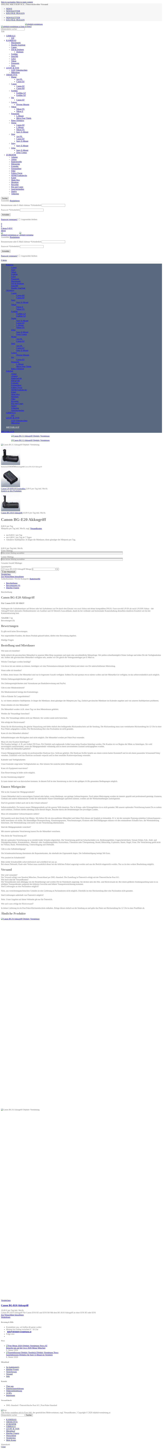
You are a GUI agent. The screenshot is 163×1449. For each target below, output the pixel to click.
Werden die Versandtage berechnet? (15, 714)
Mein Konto (11, 1440)
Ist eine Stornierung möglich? (13, 777)
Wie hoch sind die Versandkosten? (15, 880)
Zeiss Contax (21, 152)
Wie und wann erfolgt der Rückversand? (17, 904)
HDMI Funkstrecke (19, 175)
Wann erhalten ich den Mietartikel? (15, 705)
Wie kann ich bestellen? (10, 651)
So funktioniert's (12, 1367)
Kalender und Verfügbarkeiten (13, 760)
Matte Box (15, 180)
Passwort (10, 210)
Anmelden (5, 215)
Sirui (13, 134)
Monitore (15, 182)
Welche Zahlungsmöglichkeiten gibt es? (17, 679)
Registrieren (15, 201)
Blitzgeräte (15, 164)
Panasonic (15, 63)
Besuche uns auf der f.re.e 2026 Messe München (25, 1348)
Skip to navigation (8, 2)
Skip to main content (24, 2)
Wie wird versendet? (9, 875)
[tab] (11, 583)
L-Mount (20, 116)
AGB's (9, 1393)
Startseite (4, 467)
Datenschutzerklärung (15, 1388)
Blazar (13, 77)
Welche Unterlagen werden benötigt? (16, 662)
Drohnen (19, 52)
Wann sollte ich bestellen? (11, 670)
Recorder (15, 185)
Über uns (9, 1386)
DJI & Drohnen (17, 49)
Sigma (13, 123)
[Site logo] (13, 26)
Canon (14, 47)
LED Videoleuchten (19, 70)
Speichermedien (17, 189)
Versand (9, 1374)
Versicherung (11, 1372)
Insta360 (14, 56)
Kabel (13, 178)
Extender (14, 166)
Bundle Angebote (18, 45)
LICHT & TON (12, 68)
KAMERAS (11, 40)
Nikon (13, 61)
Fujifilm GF (21, 93)
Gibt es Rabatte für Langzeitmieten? (15, 696)
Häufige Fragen (12, 1369)
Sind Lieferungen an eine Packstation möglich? (20, 886)
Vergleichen (11, 1438)
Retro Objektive (17, 120)
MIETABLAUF (12, 427)
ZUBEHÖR (11, 155)
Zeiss (13, 148)
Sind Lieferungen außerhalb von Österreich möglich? (22, 895)
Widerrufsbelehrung (14, 1391)
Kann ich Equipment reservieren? (14, 768)
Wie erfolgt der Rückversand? (13, 722)
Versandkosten (36, 528)
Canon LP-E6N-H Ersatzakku (13, 489)
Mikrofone (15, 72)
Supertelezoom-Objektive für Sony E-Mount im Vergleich (29, 1355)
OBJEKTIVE (11, 75)
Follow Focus (16, 173)
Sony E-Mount (22, 132)
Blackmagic (16, 43)
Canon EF (20, 81)
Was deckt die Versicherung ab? (14, 836)
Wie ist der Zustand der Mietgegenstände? (18, 792)
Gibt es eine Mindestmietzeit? (13, 688)
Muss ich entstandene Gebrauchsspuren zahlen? (20, 814)
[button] (81, 651)
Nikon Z (19, 111)
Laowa (14, 102)
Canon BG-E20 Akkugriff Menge (17, 569)
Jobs (8, 1376)
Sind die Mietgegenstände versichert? (16, 827)
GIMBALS (10, 36)
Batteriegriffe (16, 162)
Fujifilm (14, 54)
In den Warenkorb (8, 572)
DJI (12, 38)
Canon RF (20, 88)
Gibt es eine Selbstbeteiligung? (13, 849)
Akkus (14, 159)
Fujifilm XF (21, 95)
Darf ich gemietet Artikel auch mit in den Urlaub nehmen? (24, 803)
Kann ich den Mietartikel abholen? (15, 733)
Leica (13, 59)
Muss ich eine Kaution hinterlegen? (15, 742)
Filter (13, 171)
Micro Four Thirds (23, 118)
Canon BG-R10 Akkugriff (12, 513)
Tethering (15, 194)
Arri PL (19, 79)
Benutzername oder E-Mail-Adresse (21, 205)
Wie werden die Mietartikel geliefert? (16, 749)
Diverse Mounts (22, 104)
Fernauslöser (16, 168)
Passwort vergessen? (9, 219)
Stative (14, 191)
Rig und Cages (17, 187)
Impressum (10, 1395)
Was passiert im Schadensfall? (13, 858)
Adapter (14, 157)
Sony (13, 65)
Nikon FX (20, 109)
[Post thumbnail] (26, 1346)
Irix (12, 98)
